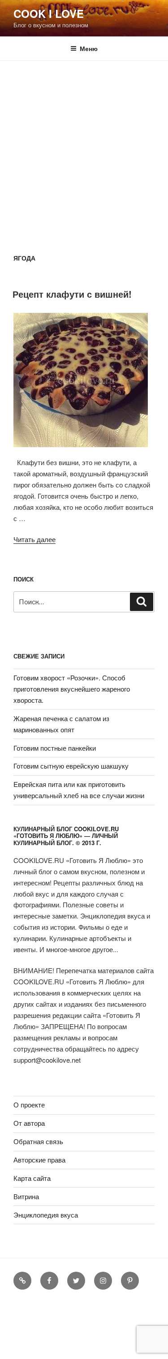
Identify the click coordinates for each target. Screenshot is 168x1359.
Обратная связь (38, 1141)
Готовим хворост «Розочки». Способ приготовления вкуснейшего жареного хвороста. (71, 689)
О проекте (29, 1104)
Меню (89, 48)
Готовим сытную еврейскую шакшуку (71, 765)
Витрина (26, 1196)
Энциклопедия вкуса (45, 1214)
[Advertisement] (84, 149)
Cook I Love (48, 13)
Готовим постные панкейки (54, 747)
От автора (29, 1123)
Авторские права (39, 1159)
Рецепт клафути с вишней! (72, 293)
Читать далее (34, 539)
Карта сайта (32, 1178)
